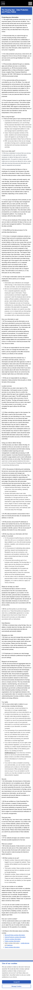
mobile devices (25, 943)
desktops (10, 945)
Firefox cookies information (12, 941)
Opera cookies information (12, 947)
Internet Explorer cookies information (15, 937)
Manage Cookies (16, 986)
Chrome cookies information (13, 939)
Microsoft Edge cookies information (15, 935)
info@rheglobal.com (10, 752)
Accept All (11, 982)
